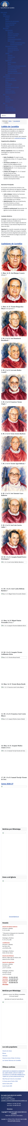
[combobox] (8, 115)
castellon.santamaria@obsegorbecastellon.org (14, 1100)
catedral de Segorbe (20, 138)
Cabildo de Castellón (10, 127)
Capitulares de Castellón (11, 244)
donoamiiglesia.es (14, 916)
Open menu (4, 12)
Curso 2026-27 (7, 784)
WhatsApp (5, 984)
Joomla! (3, 1119)
